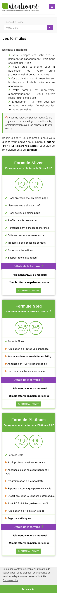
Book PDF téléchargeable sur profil (27, 503)
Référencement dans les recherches (28, 227)
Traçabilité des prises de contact (26, 242)
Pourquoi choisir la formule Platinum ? (26, 425)
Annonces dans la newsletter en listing (29, 356)
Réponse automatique (20, 250)
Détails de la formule (27, 266)
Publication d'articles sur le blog (26, 510)
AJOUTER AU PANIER (28, 290)
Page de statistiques (19, 518)
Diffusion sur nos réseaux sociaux (27, 235)
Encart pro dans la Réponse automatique (31, 495)
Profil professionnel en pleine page (27, 197)
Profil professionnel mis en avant (26, 462)
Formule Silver (15, 341)
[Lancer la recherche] (50, 27)
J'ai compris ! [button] (28, 589)
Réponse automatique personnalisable (29, 488)
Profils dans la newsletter (22, 220)
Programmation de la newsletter (25, 480)
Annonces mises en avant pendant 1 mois (27, 471)
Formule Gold (15, 454)
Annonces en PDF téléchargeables (27, 363)
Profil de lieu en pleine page (23, 212)
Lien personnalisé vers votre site (26, 371)
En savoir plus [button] (10, 580)
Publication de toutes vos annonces (27, 348)
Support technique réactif (22, 257)
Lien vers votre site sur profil (24, 205)
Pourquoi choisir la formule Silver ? (26, 168)
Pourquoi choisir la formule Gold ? (27, 311)
